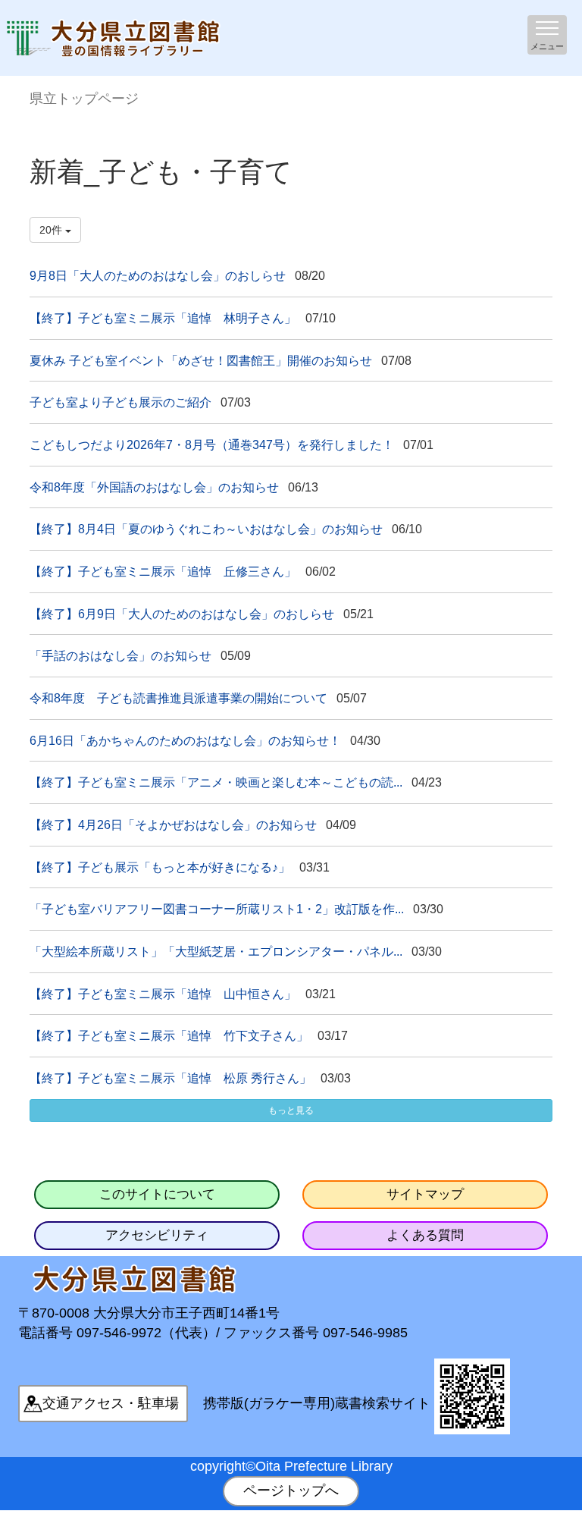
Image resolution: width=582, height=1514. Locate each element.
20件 (52, 230)
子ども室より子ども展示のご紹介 (120, 402)
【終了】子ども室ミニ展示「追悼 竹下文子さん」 (169, 1035)
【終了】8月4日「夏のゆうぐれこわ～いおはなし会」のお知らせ (206, 529)
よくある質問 (425, 1235)
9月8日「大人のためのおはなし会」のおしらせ (158, 275)
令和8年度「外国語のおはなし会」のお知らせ (154, 487)
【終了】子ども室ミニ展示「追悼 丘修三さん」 (163, 571)
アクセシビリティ (156, 1235)
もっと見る (291, 1110)
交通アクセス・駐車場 (110, 1403)
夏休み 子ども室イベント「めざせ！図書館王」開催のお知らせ (201, 360)
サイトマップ (425, 1194)
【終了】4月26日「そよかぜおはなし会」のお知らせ (173, 824)
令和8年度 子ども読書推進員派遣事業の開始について (178, 698)
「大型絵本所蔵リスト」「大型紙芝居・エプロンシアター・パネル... (216, 951)
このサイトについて (157, 1194)
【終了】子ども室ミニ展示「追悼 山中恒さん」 (163, 993)
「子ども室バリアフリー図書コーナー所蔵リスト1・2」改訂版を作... (217, 909)
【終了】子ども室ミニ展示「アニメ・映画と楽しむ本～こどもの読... (216, 782)
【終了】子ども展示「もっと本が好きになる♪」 (160, 867)
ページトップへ (291, 1490)
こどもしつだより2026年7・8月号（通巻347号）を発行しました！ (212, 444)
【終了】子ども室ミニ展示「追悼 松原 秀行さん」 (170, 1078)
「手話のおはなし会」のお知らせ (120, 655)
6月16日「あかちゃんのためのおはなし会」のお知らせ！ (185, 740)
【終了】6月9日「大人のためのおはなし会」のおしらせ (182, 613)
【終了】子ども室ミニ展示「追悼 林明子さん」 (163, 318)
